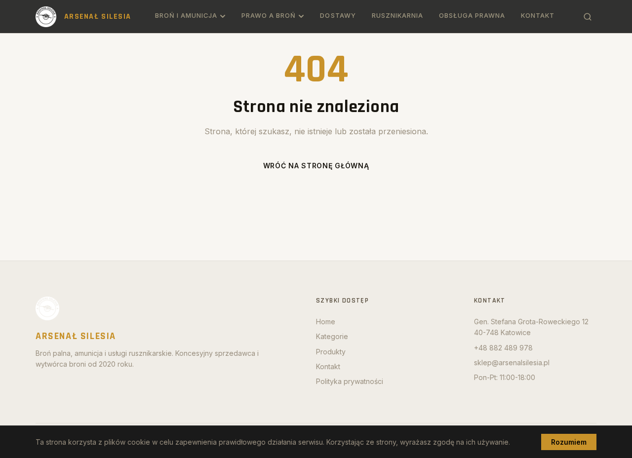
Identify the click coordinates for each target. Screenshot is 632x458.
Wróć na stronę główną (316, 165)
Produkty (331, 351)
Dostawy (338, 15)
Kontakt (537, 15)
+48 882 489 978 (503, 348)
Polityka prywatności (349, 381)
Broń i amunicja (186, 15)
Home (325, 321)
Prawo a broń (268, 15)
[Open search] (587, 17)
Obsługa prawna (472, 15)
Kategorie (332, 336)
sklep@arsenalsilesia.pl (512, 362)
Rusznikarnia (397, 15)
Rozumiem (569, 442)
